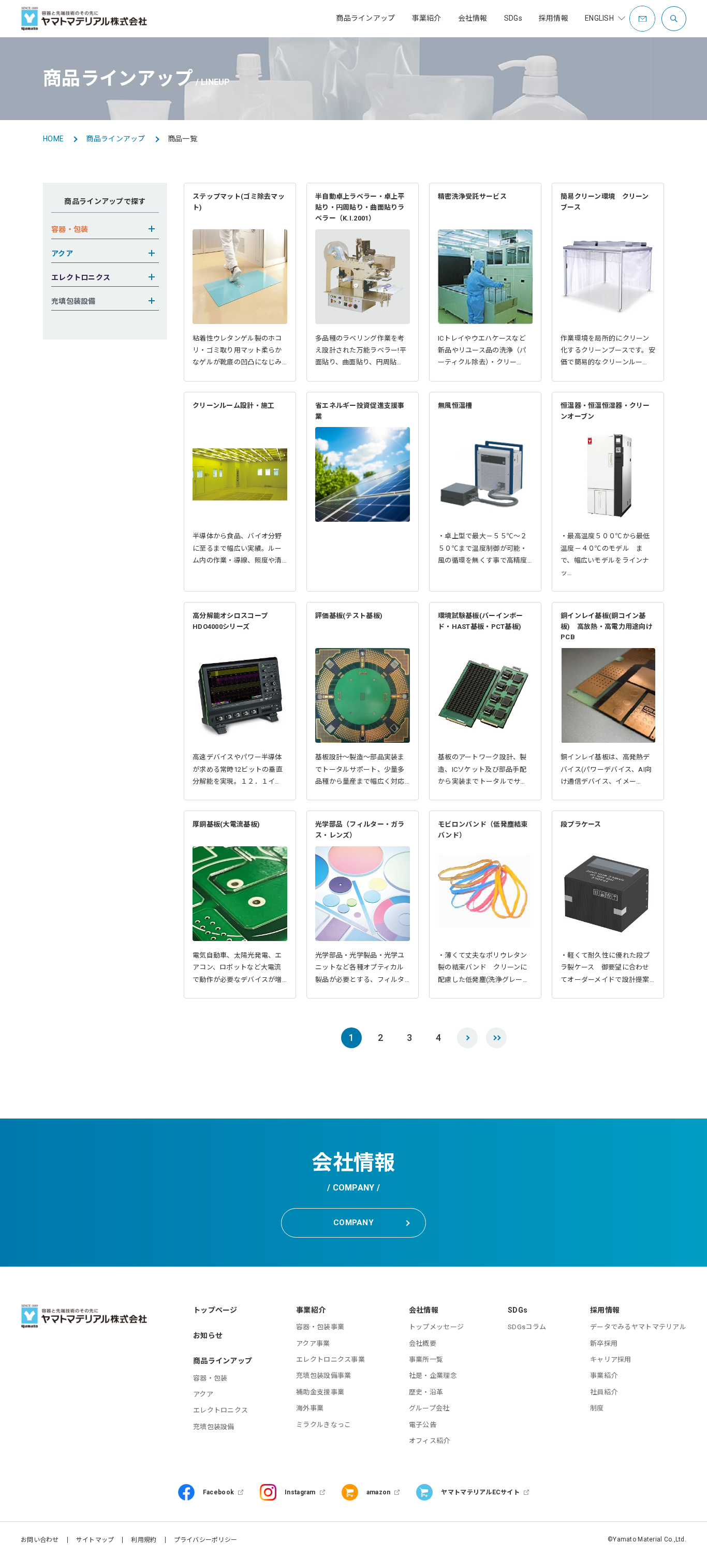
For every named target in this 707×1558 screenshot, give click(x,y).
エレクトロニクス (220, 1410)
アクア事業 (313, 1343)
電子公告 (422, 1425)
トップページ (215, 1310)
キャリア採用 (610, 1359)
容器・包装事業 (320, 1327)
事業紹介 (603, 1375)
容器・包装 (210, 1378)
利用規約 (143, 1540)
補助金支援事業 (320, 1392)
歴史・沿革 (426, 1392)
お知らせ (208, 1335)
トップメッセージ (436, 1327)
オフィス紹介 (429, 1441)
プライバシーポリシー (206, 1540)
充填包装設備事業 (323, 1375)
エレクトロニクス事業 (330, 1359)
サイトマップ (95, 1540)
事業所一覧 (426, 1359)
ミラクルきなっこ (323, 1425)
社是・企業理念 (433, 1375)
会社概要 (422, 1343)
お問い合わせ (40, 1540)
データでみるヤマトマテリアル (638, 1327)
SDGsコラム (527, 1327)
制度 (597, 1408)
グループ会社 (429, 1408)
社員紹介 (603, 1392)
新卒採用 (603, 1343)
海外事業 (309, 1408)
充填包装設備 (213, 1427)
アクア (203, 1394)
